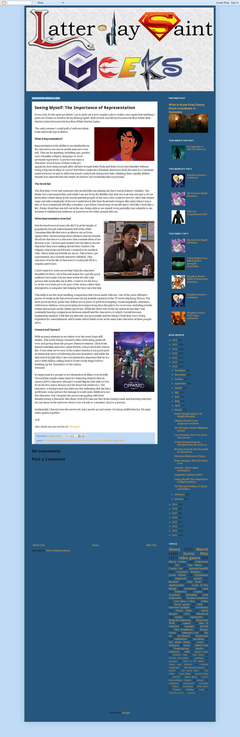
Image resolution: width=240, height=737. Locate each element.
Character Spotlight (179, 607)
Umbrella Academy (176, 693)
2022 (175, 358)
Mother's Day (180, 655)
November (181, 374)
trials (187, 651)
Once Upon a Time (184, 601)
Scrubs (172, 670)
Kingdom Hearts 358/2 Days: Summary (196, 316)
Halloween (180, 591)
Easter (186, 645)
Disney (174, 549)
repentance (196, 617)
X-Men (204, 601)
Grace (200, 642)
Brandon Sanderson (197, 598)
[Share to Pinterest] (83, 436)
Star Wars (194, 565)
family (178, 617)
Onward (93, 440)
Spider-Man (118, 440)
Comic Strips (184, 674)
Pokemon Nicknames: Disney (190, 456)
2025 (175, 344)
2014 (175, 526)
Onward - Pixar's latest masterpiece (186, 469)
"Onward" (74, 426)
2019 (175, 504)
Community (201, 607)
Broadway (174, 595)
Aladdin (47, 440)
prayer (200, 680)
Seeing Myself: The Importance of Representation (191, 480)
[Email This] (69, 436)
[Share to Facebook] (79, 436)
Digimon (181, 578)
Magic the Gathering (180, 620)
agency (187, 623)
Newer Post (39, 545)
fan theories (183, 636)
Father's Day (201, 645)
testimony (174, 651)
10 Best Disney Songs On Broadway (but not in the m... (191, 443)
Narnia (173, 581)
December (180, 370)
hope (201, 689)
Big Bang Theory (68, 440)
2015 (175, 522)
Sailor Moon (191, 677)
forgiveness (202, 636)
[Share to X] (76, 436)
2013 (175, 530)
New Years (198, 655)
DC (177, 565)
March (178, 410)
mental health (198, 568)
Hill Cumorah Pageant (194, 667)
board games (182, 604)
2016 (175, 517)
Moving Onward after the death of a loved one (191, 450)
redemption (180, 639)
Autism (55, 440)
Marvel (202, 549)
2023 (175, 353)
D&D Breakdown (183, 629)
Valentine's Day (190, 633)
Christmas (201, 575)
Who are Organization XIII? (197, 212)
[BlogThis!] (72, 436)
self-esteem (188, 683)
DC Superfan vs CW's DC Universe (196, 148)
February (180, 494)
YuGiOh (204, 626)
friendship (191, 595)
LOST (187, 614)
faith (199, 604)
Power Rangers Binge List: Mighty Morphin (188, 415)
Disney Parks (184, 610)
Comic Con (176, 568)
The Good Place (190, 670)
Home (95, 545)
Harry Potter (177, 561)
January (179, 499)
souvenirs (203, 683)
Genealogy (188, 686)
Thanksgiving (181, 648)
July (177, 392)
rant (100, 440)
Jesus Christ (177, 575)
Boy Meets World (179, 642)
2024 (175, 349)
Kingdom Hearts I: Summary (197, 176)
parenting (198, 639)
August (178, 388)
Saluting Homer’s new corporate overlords (186, 422)
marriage (173, 661)
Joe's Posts (82, 440)
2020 (175, 366)
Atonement (190, 588)
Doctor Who (195, 554)
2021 (175, 362)
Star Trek (194, 581)
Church (175, 686)
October (179, 379)
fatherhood (202, 614)
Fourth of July (201, 674)
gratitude (199, 658)
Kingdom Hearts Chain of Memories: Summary (197, 279)
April (178, 405)
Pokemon (202, 561)
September (181, 383)
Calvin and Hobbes (180, 664)
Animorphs (176, 585)
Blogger (126, 712)
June (177, 396)
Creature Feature (188, 571)
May (177, 401)
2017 (175, 513)
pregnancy (191, 693)
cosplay (198, 591)
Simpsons (174, 645)
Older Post (151, 545)
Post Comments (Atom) (58, 550)
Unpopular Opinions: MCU (188, 475)
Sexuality (108, 440)
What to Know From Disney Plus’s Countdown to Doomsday (187, 108)
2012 (175, 535)
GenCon (176, 677)
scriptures (174, 683)
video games (189, 558)
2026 (175, 340)
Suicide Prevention (178, 658)
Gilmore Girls (201, 652)
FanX (205, 588)
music (198, 578)
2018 (175, 508)
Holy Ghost (202, 686)
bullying (190, 689)
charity (199, 648)
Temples (177, 689)
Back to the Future (193, 661)
